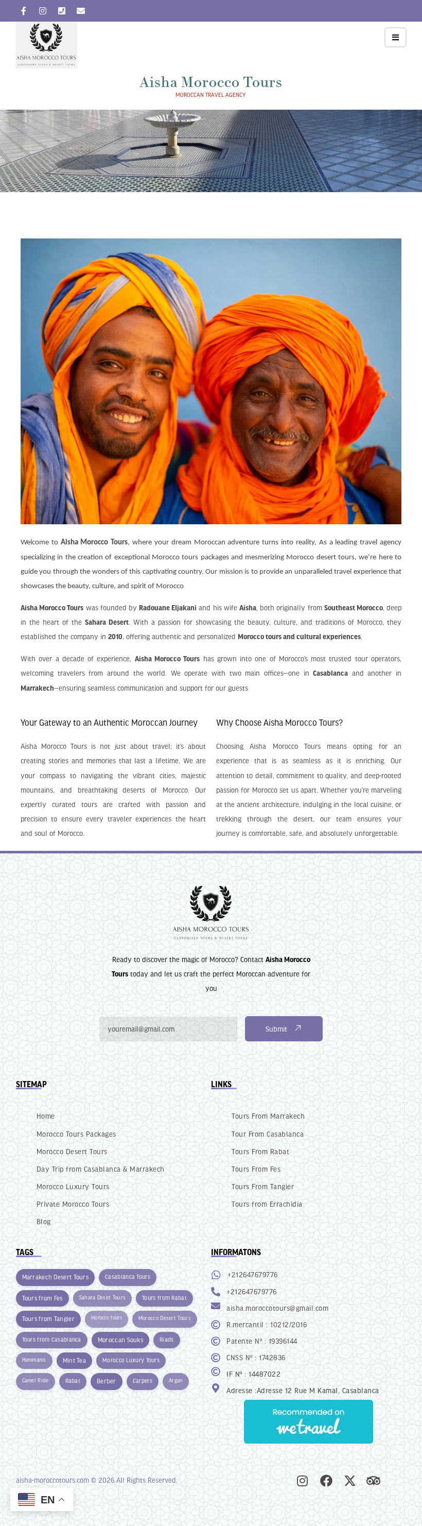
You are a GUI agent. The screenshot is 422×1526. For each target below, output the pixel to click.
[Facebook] (326, 1480)
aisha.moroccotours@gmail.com (277, 1308)
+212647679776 (252, 1274)
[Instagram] (42, 11)
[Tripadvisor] (373, 1480)
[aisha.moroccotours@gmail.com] (215, 1305)
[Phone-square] (62, 11)
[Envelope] (81, 11)
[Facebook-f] (23, 11)
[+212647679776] (216, 1275)
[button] (395, 37)
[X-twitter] (350, 1480)
